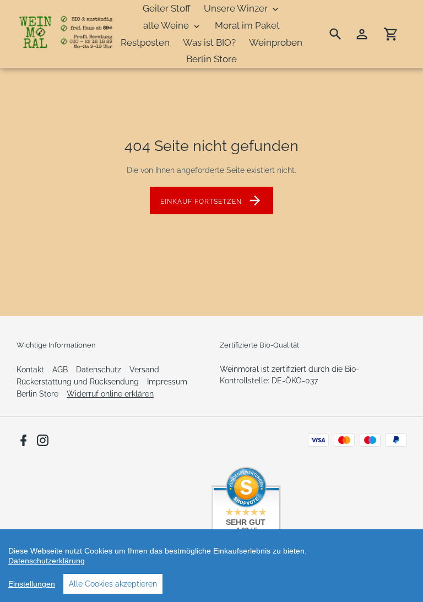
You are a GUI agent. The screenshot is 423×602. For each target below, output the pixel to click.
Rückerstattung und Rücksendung (78, 381)
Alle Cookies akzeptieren (113, 583)
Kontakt (30, 369)
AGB (60, 369)
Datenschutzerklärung (46, 560)
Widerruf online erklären (110, 393)
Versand (144, 369)
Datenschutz (98, 369)
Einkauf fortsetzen (200, 201)
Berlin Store (37, 393)
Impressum (167, 381)
